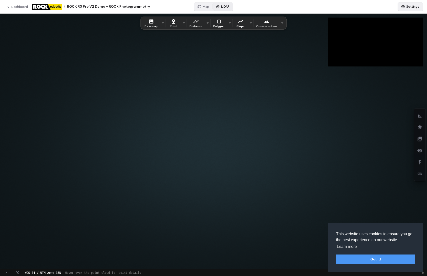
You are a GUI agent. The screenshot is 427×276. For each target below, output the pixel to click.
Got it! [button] (375, 259)
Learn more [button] (347, 246)
